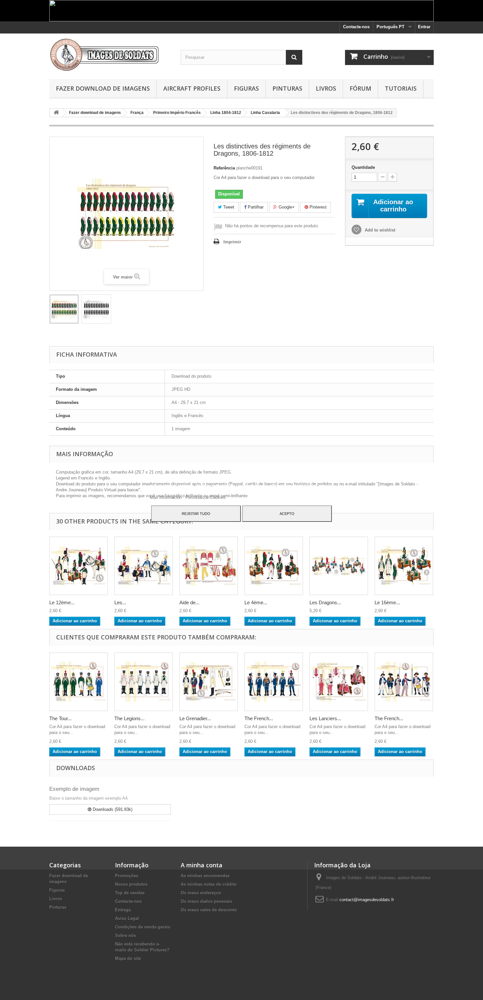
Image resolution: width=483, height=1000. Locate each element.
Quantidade (363, 167)
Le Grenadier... (195, 718)
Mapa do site (128, 958)
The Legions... (129, 718)
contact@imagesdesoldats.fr (366, 899)
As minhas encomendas (205, 875)
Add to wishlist (379, 230)
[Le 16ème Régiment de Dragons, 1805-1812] (404, 566)
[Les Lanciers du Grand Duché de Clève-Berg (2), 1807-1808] (339, 682)
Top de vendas (130, 892)
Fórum (360, 88)
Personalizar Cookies (205, 497)
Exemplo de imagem (74, 789)
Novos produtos (131, 884)
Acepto (287, 514)
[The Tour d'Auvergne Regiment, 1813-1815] (78, 682)
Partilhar (255, 207)
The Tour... (60, 718)
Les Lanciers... (325, 718)
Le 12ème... (62, 602)
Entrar (424, 26)
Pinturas (287, 88)
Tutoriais (401, 88)
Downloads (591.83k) (111, 809)
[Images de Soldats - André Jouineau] (110, 54)
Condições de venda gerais (142, 926)
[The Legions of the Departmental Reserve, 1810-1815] (143, 682)
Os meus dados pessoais (206, 901)
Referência (224, 168)
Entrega (123, 909)
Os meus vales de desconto (209, 909)
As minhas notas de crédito (209, 884)
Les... (120, 602)
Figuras (246, 88)
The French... (258, 718)
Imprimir (232, 241)
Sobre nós (125, 935)
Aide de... (189, 602)
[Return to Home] (56, 113)
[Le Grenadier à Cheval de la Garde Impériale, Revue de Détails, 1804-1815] (208, 682)
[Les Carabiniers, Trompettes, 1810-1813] (143, 566)
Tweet (228, 207)
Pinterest (317, 207)
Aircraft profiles (191, 88)
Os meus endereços (201, 892)
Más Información (166, 497)
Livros (326, 88)
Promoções (126, 875)
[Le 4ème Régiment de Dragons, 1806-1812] (273, 566)
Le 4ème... (255, 602)
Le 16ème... (387, 602)
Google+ (286, 207)
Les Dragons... (325, 602)
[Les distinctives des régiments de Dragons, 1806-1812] (64, 309)
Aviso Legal (127, 918)
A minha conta (201, 865)
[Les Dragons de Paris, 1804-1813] (339, 566)
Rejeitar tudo (196, 514)
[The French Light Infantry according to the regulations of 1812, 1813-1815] (273, 682)
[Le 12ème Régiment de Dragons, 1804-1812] (78, 566)
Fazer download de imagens (103, 88)
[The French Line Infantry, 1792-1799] (404, 682)
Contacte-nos (356, 26)
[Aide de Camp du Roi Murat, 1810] (208, 566)
